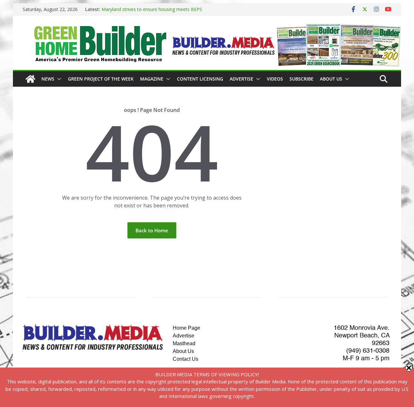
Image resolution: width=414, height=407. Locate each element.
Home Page (186, 328)
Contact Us (185, 359)
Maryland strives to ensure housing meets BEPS (152, 9)
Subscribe (301, 79)
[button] (57, 78)
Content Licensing (200, 79)
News (47, 79)
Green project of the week (101, 79)
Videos (275, 79)
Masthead (184, 343)
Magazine (151, 79)
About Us (331, 79)
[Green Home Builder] (30, 79)
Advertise (241, 79)
